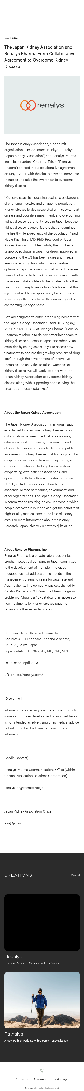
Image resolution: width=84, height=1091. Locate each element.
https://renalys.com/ (28, 674)
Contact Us (22, 1079)
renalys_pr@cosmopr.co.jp (23, 787)
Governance (40, 1079)
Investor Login (60, 1079)
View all (75, 875)
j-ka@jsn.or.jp (14, 823)
